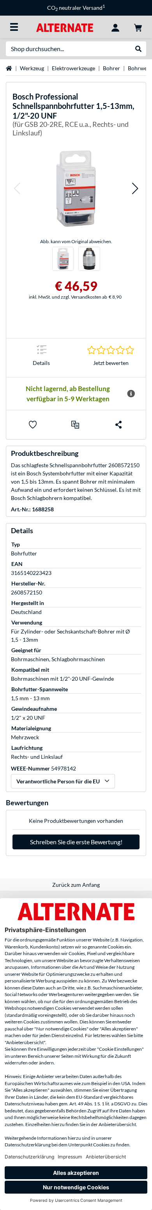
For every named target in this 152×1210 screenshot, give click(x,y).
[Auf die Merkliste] (33, 424)
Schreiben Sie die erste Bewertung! (76, 841)
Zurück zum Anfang (76, 884)
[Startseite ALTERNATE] (64, 26)
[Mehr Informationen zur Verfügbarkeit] (131, 394)
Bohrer (111, 68)
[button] (16, 188)
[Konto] (115, 27)
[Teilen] (118, 424)
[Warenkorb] (138, 27)
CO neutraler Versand (76, 7)
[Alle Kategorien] (14, 27)
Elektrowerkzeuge (73, 68)
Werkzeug (32, 68)
